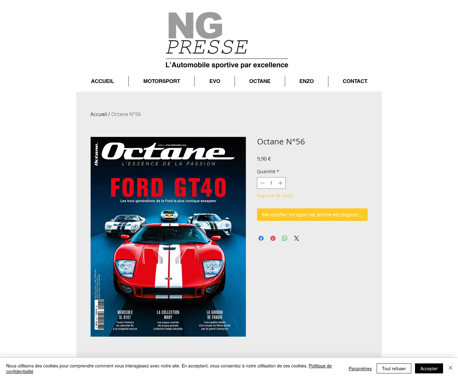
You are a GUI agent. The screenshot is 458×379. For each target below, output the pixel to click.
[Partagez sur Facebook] (261, 238)
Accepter (429, 368)
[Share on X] (296, 238)
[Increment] (281, 182)
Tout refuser (394, 368)
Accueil (98, 114)
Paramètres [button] (360, 368)
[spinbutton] (271, 182)
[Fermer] (450, 368)
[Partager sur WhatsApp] (285, 238)
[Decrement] (262, 182)
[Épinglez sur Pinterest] (273, 238)
